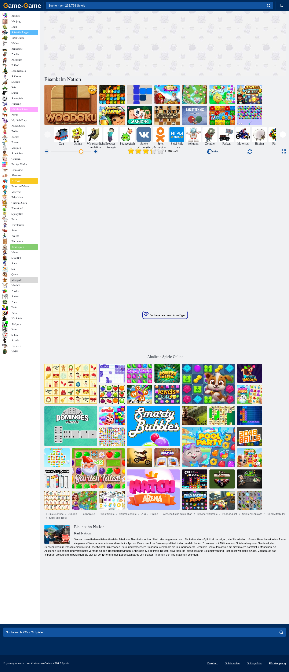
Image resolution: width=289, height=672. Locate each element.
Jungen (72, 514)
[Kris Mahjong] (222, 415)
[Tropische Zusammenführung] (194, 94)
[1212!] (139, 94)
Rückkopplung (277, 663)
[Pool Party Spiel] (208, 447)
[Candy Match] (139, 373)
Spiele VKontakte (252, 514)
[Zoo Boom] (222, 115)
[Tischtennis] (194, 115)
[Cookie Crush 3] (57, 457)
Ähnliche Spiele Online (165, 357)
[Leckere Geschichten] (249, 457)
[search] (268, 5)
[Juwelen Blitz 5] (249, 94)
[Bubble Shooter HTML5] (249, 115)
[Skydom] (112, 415)
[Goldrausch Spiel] (112, 94)
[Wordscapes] (139, 394)
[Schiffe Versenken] (112, 373)
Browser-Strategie (207, 514)
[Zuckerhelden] (249, 394)
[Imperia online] (194, 415)
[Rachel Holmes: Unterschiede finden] (167, 457)
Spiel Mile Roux (57, 517)
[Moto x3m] (139, 457)
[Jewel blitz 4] (167, 394)
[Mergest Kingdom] (167, 94)
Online (154, 514)
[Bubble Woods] (249, 373)
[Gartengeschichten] (98, 468)
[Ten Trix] (249, 415)
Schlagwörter (254, 663)
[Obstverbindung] (112, 436)
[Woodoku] (70, 105)
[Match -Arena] (153, 489)
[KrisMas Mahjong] (70, 384)
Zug (143, 514)
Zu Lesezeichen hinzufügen (167, 315)
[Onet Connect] (112, 394)
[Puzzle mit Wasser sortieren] (57, 478)
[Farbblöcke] (194, 478)
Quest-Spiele (107, 514)
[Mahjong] (139, 115)
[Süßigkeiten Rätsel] (222, 94)
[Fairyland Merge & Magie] (84, 500)
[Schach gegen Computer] (167, 115)
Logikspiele (88, 514)
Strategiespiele (128, 514)
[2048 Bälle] (249, 436)
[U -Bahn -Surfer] (112, 115)
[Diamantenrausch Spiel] (194, 500)
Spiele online (56, 514)
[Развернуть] (284, 151)
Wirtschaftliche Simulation (177, 514)
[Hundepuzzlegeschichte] (208, 384)
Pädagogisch (230, 514)
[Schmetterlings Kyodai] (249, 500)
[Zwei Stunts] (222, 500)
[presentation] (47, 134)
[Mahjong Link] (57, 500)
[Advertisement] (104, 43)
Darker (215, 151)
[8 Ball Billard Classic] (222, 478)
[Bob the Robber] (249, 478)
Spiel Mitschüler (275, 514)
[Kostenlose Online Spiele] (22, 5)
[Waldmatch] (167, 373)
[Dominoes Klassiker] (70, 426)
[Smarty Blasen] (153, 426)
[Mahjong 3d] (112, 500)
